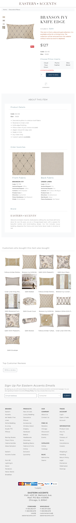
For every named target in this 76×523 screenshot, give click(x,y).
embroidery (45, 87)
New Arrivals (27, 412)
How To (62, 432)
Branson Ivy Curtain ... (63, 292)
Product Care (64, 429)
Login (62, 414)
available (27, 137)
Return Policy (64, 457)
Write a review (10, 370)
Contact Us (45, 417)
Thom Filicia (9, 440)
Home (5, 9)
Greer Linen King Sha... (12, 292)
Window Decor (28, 426)
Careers (62, 446)
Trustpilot (38, 488)
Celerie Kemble (10, 443)
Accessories (27, 423)
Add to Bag (53, 75)
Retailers (44, 426)
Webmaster (64, 466)
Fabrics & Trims (28, 446)
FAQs (61, 435)
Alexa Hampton (10, 446)
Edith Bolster (29, 331)
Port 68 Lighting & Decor (8, 463)
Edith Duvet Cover (29, 311)
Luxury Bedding (28, 414)
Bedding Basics (28, 443)
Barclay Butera (10, 437)
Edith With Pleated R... (46, 272)
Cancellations (64, 443)
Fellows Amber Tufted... (46, 331)
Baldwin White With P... (63, 311)
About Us (44, 414)
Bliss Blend (68, 64)
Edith (51, 29)
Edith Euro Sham (63, 272)
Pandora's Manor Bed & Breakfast (9, 472)
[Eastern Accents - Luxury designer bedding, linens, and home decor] (38, 3)
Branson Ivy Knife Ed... (29, 272)
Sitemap (62, 469)
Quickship (26, 454)
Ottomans (26, 440)
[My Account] (71, 3)
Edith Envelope (12, 350)
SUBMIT (67, 396)
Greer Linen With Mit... (63, 331)
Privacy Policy (29, 391)
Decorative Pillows (14, 9)
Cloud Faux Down (46, 65)
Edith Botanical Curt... (12, 311)
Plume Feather (57, 64)
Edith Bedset (29, 292)
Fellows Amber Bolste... (12, 272)
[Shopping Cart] (73, 3)
